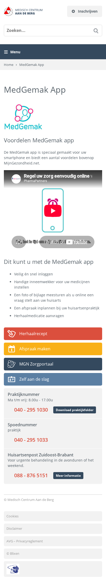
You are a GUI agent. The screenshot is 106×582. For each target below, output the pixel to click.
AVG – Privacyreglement (24, 541)
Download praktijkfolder (74, 410)
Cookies (12, 516)
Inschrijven (87, 11)
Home (8, 64)
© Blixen (12, 553)
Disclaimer (14, 528)
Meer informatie (68, 475)
